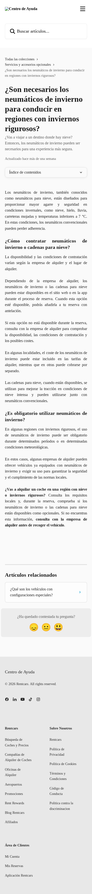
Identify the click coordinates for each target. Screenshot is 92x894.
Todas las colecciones (19, 59)
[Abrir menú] (82, 9)
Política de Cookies (63, 764)
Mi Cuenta (12, 856)
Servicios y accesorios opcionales (28, 64)
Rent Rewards (14, 803)
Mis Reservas (14, 866)
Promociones (14, 794)
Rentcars (55, 739)
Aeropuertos (13, 784)
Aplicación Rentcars (19, 875)
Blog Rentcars (14, 813)
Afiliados (11, 822)
